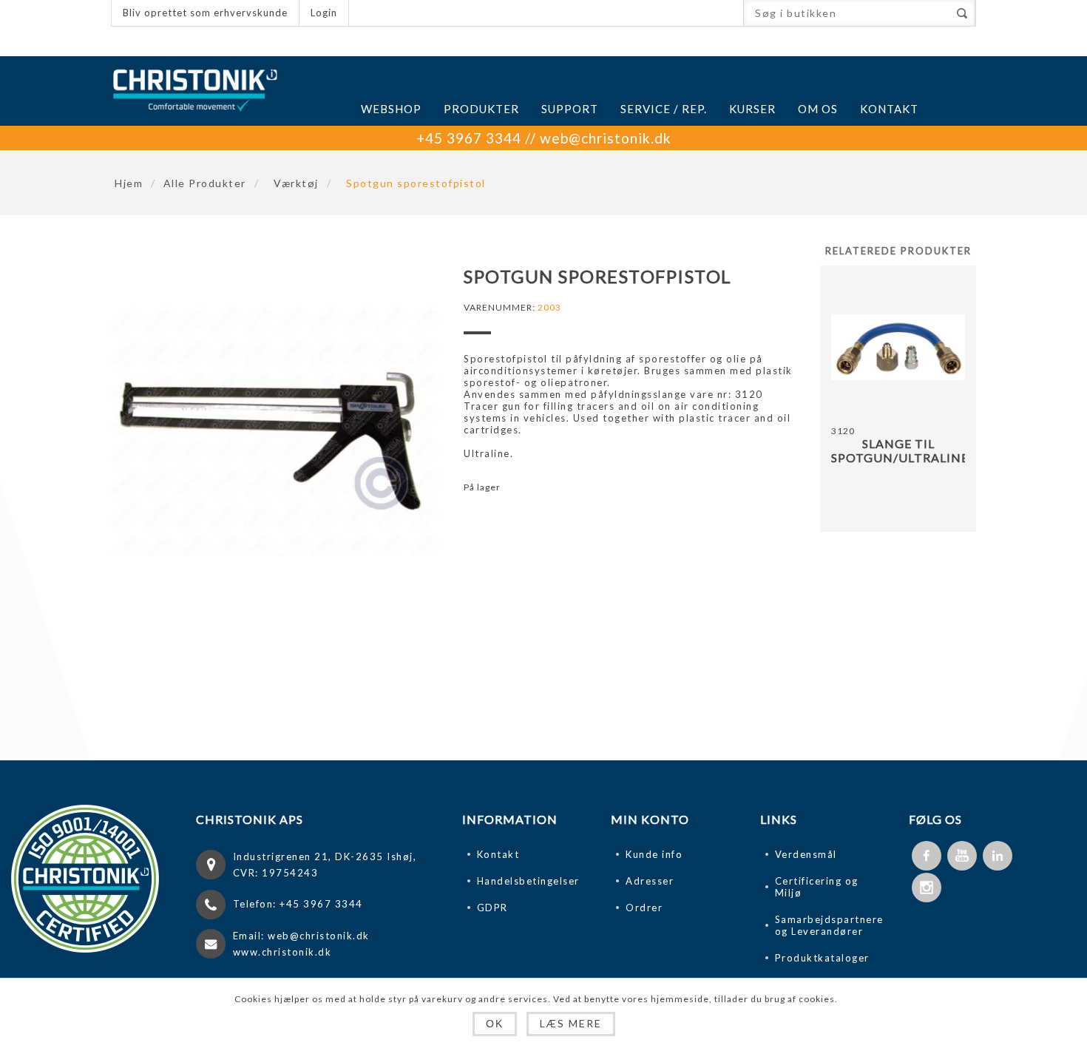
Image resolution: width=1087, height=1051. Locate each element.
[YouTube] (962, 856)
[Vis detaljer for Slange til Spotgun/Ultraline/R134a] (898, 347)
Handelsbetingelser (528, 881)
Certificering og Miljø (817, 887)
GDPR (492, 907)
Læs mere (571, 1023)
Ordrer (644, 907)
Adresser (650, 881)
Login (324, 12)
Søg (962, 13)
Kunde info (654, 854)
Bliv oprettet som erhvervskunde (205, 12)
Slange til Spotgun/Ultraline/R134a (898, 450)
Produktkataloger (822, 958)
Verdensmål (806, 854)
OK (495, 1024)
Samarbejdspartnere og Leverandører (829, 925)
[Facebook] (926, 856)
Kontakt (498, 854)
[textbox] (846, 13)
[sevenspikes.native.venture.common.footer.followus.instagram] (926, 887)
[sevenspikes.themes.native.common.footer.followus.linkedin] (997, 856)
